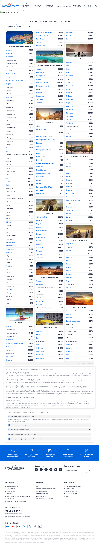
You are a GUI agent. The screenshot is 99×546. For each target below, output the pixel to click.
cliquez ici (42, 542)
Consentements (41, 496)
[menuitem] (25, 5)
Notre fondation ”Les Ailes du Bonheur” (19, 496)
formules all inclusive (16, 381)
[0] (93, 6)
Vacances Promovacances (11, 10)
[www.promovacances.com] (10, 5)
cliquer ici (28, 516)
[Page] (36, 469)
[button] (13, 453)
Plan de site (10, 498)
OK (89, 470)
